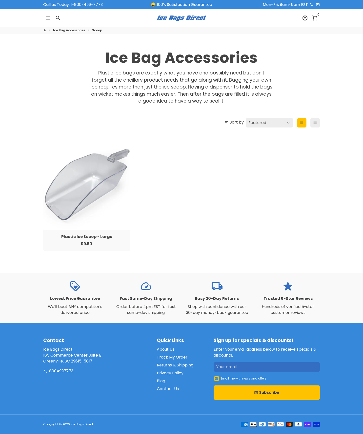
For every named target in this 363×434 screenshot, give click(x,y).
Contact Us (168, 389)
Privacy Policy (170, 373)
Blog (161, 381)
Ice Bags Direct (82, 424)
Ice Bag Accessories (69, 30)
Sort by (234, 122)
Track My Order (172, 357)
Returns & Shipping (175, 365)
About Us (165, 349)
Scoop (97, 30)
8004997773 (58, 371)
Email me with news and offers (243, 378)
